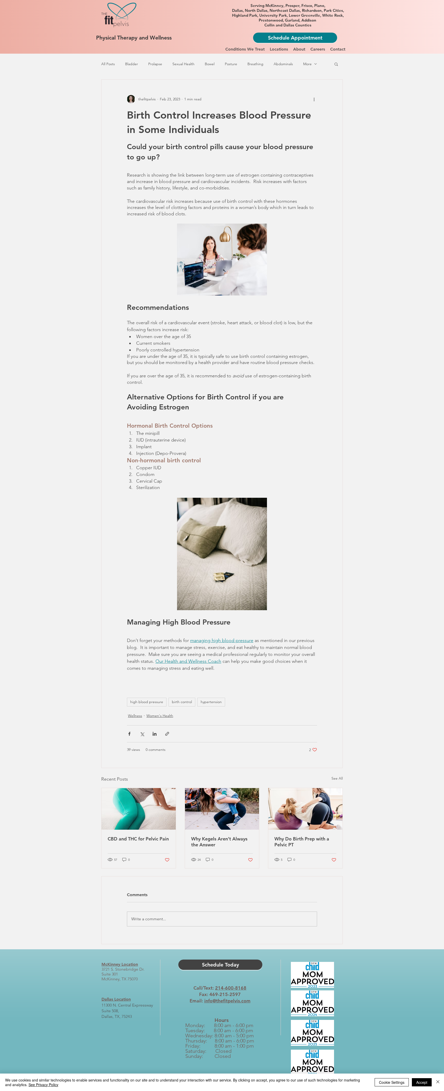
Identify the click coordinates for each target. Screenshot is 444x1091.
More (307, 64)
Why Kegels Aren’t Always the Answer (219, 842)
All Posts (108, 64)
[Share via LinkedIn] (154, 733)
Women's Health (159, 715)
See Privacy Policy (43, 1084)
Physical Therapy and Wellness (134, 37)
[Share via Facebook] (129, 733)
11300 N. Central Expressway (127, 1005)
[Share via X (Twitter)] (142, 733)
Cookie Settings (391, 1082)
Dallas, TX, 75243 (116, 1016)
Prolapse (155, 64)
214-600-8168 (230, 988)
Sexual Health (183, 64)
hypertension (211, 702)
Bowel (210, 64)
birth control (182, 702)
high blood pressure (146, 702)
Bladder (131, 64)
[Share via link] (167, 733)
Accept (421, 1082)
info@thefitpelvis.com (227, 1001)
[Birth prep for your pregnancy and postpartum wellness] (305, 809)
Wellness (135, 715)
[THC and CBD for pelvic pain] (138, 809)
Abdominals (283, 64)
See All (337, 778)
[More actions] (314, 99)
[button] (245, 49)
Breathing (255, 64)
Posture (231, 64)
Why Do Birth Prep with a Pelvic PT (301, 842)
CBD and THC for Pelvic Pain (138, 839)
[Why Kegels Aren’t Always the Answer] (222, 809)
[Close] (438, 1082)
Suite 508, (110, 1010)
